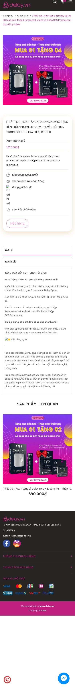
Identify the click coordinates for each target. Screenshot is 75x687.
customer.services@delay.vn (17, 536)
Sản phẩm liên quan (37, 404)
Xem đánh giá (15, 140)
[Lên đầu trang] (64, 668)
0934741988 (9, 530)
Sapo (43, 610)
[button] (67, 410)
